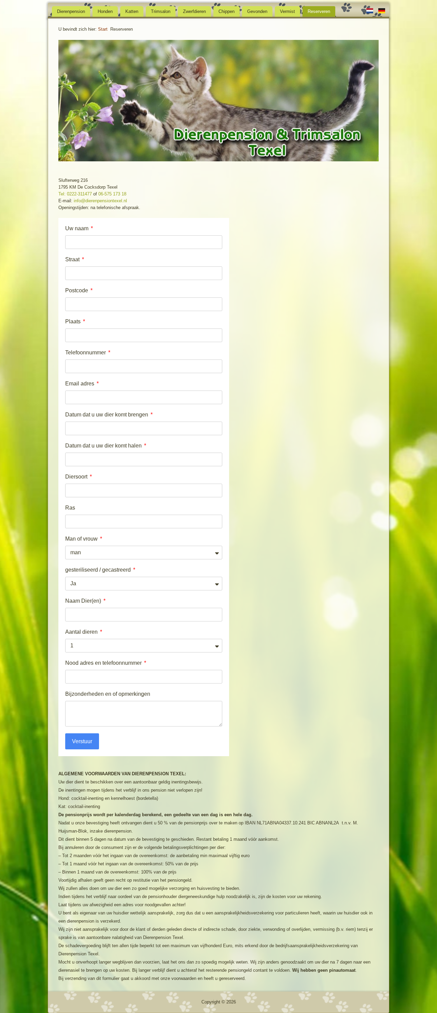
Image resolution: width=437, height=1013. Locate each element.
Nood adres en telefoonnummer (104, 663)
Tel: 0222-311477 (75, 193)
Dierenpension (71, 11)
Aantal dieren (82, 632)
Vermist (287, 11)
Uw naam (77, 228)
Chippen (226, 11)
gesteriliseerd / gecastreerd (98, 570)
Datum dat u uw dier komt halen (104, 446)
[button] (70, 101)
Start (103, 29)
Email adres (80, 383)
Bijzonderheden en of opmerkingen (107, 694)
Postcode (77, 290)
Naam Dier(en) (83, 601)
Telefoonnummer (86, 352)
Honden (105, 11)
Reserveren (319, 11)
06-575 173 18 (112, 193)
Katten (131, 11)
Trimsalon (160, 11)
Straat (73, 259)
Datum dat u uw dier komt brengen (107, 414)
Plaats (73, 321)
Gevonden (257, 11)
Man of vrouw (82, 539)
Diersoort (77, 477)
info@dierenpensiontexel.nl (100, 200)
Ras (70, 508)
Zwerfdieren (194, 11)
